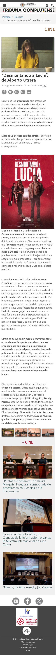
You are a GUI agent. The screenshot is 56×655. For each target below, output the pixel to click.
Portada (6, 17)
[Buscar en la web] (52, 5)
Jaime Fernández (15, 85)
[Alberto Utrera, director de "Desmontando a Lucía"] (48, 432)
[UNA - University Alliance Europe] (26, 630)
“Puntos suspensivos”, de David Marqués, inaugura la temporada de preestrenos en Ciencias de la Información (27, 486)
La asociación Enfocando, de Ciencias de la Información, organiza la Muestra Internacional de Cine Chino (27, 539)
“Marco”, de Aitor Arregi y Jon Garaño (27, 587)
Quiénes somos (28, 642)
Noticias (18, 17)
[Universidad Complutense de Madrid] (28, 4)
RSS (28, 650)
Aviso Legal (28, 645)
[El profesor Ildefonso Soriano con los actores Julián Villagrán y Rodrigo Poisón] (34, 432)
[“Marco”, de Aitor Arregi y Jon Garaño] (28, 568)
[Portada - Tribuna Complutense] (28, 9)
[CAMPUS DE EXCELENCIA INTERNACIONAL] (26, 621)
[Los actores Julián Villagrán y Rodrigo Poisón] (21, 432)
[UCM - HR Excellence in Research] (26, 612)
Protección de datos (28, 647)
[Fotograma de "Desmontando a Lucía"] (27, 54)
